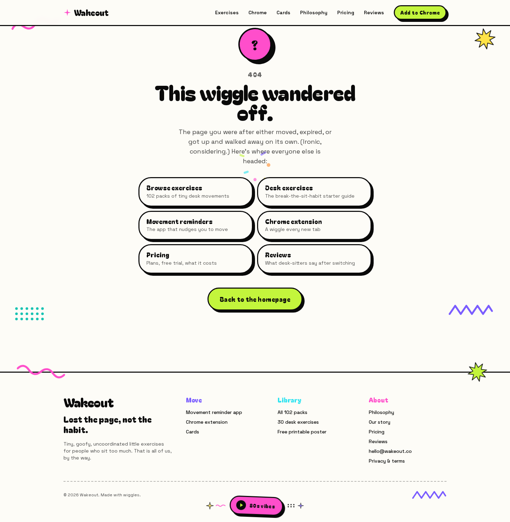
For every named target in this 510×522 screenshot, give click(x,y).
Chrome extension (207, 422)
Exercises (227, 12)
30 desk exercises (298, 422)
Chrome (257, 12)
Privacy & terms (387, 461)
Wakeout (91, 12)
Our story (379, 422)
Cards (283, 12)
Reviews (374, 12)
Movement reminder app (214, 412)
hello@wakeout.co (390, 451)
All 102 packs (292, 412)
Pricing (345, 12)
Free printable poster (302, 432)
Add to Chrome (420, 12)
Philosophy (314, 12)
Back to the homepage (255, 299)
